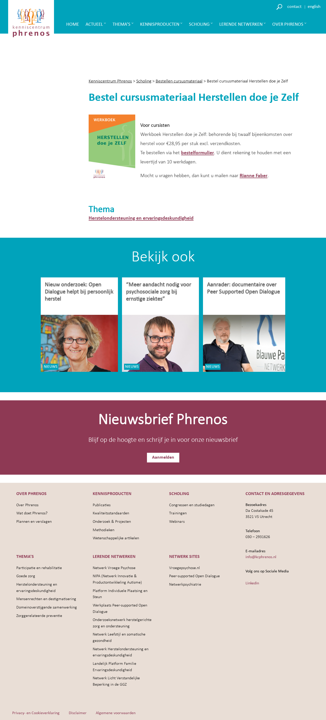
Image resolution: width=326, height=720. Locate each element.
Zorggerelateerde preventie (39, 616)
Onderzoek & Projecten (112, 522)
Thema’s (121, 24)
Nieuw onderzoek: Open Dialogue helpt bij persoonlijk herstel (79, 292)
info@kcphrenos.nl (261, 557)
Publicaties (102, 505)
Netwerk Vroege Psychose (114, 568)
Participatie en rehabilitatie (39, 568)
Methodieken (103, 530)
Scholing (199, 24)
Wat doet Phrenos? (31, 513)
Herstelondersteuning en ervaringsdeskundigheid (141, 218)
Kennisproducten (159, 24)
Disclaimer (78, 713)
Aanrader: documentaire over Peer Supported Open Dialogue (244, 288)
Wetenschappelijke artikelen (116, 538)
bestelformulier (197, 153)
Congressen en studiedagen (191, 505)
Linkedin (252, 583)
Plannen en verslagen (34, 522)
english (314, 6)
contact (294, 6)
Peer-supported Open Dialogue (194, 576)
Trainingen (178, 513)
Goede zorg (25, 576)
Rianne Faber (253, 175)
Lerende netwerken (241, 24)
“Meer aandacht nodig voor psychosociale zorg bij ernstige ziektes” (158, 292)
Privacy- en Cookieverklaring (36, 713)
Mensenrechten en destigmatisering (46, 599)
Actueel (94, 24)
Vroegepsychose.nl (184, 568)
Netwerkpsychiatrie (185, 585)
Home (72, 24)
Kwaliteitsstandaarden (111, 513)
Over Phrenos (287, 24)
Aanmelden (163, 457)
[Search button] (280, 6)
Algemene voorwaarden (115, 713)
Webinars (177, 522)
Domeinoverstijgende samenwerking (46, 607)
